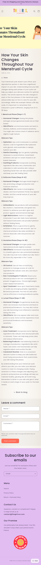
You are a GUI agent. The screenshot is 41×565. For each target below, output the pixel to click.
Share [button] (6, 78)
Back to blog (21, 392)
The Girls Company (17, 560)
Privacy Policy (9, 493)
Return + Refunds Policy (12, 497)
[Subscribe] (35, 473)
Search (6, 489)
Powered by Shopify (26, 560)
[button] (2, 11)
